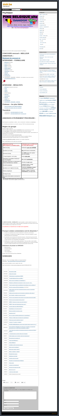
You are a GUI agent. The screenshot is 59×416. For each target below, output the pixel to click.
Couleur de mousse (12, 273)
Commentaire (6, 390)
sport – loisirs (42, 39)
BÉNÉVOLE (6, 62)
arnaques (41, 16)
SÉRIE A (6, 66)
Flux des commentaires (43, 90)
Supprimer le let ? (12, 313)
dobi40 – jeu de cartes (50, 74)
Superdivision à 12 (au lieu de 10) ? (15, 308)
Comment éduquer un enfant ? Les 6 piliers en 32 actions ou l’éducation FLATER (48, 71)
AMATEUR (6, 69)
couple (40, 100)
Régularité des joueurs (13, 353)
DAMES (5, 65)
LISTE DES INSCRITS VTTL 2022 (17, 112)
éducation (41, 23)
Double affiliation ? (12, 342)
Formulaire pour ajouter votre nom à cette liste (12, 107)
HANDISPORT (7, 71)
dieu (46, 100)
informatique (41, 106)
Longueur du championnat (14, 365)
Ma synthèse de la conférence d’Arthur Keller (47, 61)
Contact (47, 78)
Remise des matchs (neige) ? (14, 349)
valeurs (47, 113)
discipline (49, 100)
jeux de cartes (42, 42)
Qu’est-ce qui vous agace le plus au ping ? (17, 299)
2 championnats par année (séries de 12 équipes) (18, 333)
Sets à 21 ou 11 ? (12, 369)
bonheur (46, 98)
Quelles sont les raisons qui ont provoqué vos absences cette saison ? (22, 293)
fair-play (50, 102)
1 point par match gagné (13, 371)
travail (41, 48)
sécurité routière (42, 37)
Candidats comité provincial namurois (16, 344)
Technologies (42, 46)
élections (54, 115)
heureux (50, 104)
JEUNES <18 (6, 74)
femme (54, 102)
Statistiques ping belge (13, 356)
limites (53, 106)
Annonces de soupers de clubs (14, 367)
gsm (48, 104)
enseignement (42, 25)
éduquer (49, 116)
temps (48, 111)
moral (47, 107)
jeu (49, 106)
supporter (40, 111)
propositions (41, 109)
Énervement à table (12, 271)
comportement (52, 98)
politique (41, 28)
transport (51, 111)
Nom (5, 400)
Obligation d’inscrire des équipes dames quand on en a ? (26, 324)
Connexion (41, 87)
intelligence (46, 106)
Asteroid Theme (54, 413)
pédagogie (46, 109)
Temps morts (11, 362)
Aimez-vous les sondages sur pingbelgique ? (17, 280)
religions (41, 32)
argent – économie (43, 14)
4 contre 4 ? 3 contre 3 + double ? (15, 322)
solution (53, 109)
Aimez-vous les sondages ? (14, 347)
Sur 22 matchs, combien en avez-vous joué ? (17, 295)
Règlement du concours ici (11, 58)
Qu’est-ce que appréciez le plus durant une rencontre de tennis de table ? (22, 297)
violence (51, 113)
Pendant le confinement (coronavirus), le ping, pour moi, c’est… (20, 282)
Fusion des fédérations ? (13, 340)
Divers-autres (42, 19)
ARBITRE (6, 72)
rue (48, 109)
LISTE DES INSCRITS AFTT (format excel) (18, 113)
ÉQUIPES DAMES (12, 324)
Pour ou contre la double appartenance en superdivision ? (19, 315)
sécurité (44, 111)
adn (39, 98)
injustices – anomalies (43, 26)
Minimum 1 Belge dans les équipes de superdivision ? (19, 317)
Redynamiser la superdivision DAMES (16, 276)
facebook (48, 102)
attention (42, 98)
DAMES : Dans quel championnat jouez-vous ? (17, 304)
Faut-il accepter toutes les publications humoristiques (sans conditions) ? (22, 285)
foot (40, 40)
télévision (44, 113)
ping (41, 44)
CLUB (5, 63)
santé (50, 109)
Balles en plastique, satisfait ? (14, 351)
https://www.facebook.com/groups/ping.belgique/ (16, 261)
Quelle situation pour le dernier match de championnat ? (19, 335)
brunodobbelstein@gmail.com (9, 78)
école (54, 113)
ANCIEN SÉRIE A (7, 68)
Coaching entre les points (13, 358)
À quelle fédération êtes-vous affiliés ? (16, 278)
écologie (41, 21)
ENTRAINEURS (7, 75)
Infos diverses (6, 9)
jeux (50, 106)
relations (41, 30)
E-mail (5, 402)
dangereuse (43, 100)
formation (44, 104)
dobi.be (7, 4)
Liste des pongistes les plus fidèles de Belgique (13, 106)
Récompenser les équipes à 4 (14, 338)
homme (53, 104)
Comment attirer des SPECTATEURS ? (16, 306)
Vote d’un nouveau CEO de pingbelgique (16, 287)
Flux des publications (43, 89)
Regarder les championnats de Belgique (16, 360)
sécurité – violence (43, 35)
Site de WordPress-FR (43, 92)
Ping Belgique (7, 13)
